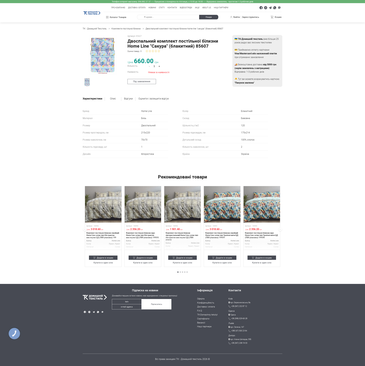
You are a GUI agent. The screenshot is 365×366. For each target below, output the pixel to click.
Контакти (172, 8)
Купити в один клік (103, 262)
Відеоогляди (186, 8)
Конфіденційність (205, 302)
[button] (178, 272)
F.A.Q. (199, 310)
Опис (113, 98)
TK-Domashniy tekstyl (207, 314)
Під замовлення (141, 81)
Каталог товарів (118, 17)
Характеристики (92, 98)
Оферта (200, 298)
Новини (152, 8)
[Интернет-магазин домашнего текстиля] (94, 297)
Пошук (209, 17)
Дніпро (231, 335)
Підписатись (156, 304)
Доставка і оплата (137, 8)
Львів (231, 323)
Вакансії (201, 322)
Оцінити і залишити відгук (153, 98)
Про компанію (118, 8)
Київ (230, 298)
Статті (162, 8)
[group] (102, 55)
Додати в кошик (105, 257)
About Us (206, 8)
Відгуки (128, 98)
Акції (197, 8)
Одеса (231, 311)
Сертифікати (203, 318)
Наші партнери (221, 8)
